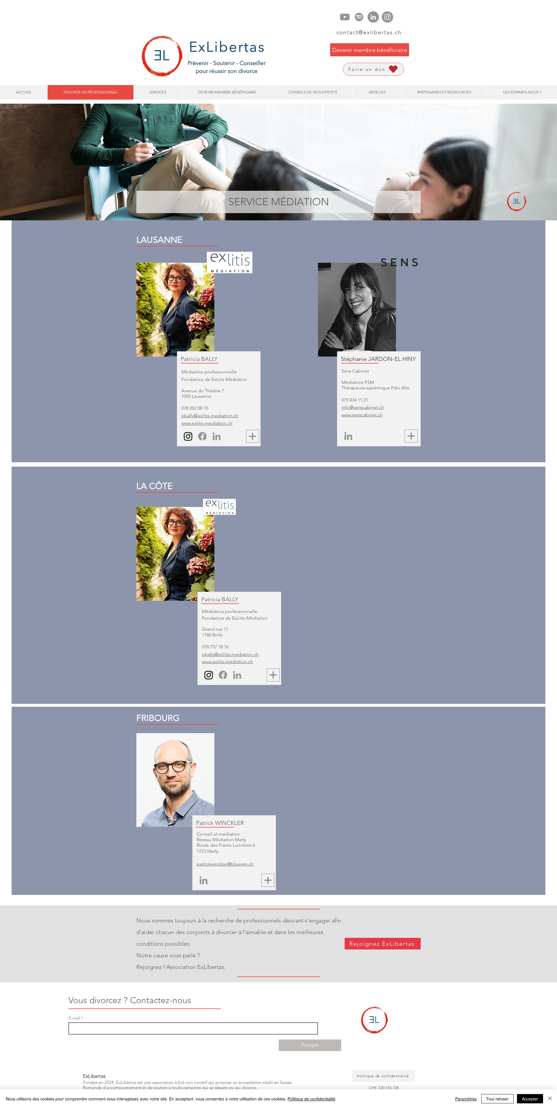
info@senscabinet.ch (362, 407)
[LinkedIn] (373, 17)
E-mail (74, 1018)
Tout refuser (497, 1099)
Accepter (530, 1099)
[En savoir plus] (252, 436)
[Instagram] (387, 17)
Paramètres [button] (466, 1099)
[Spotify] (359, 17)
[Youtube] (344, 17)
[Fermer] (550, 1098)
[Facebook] (202, 436)
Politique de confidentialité (311, 1099)
